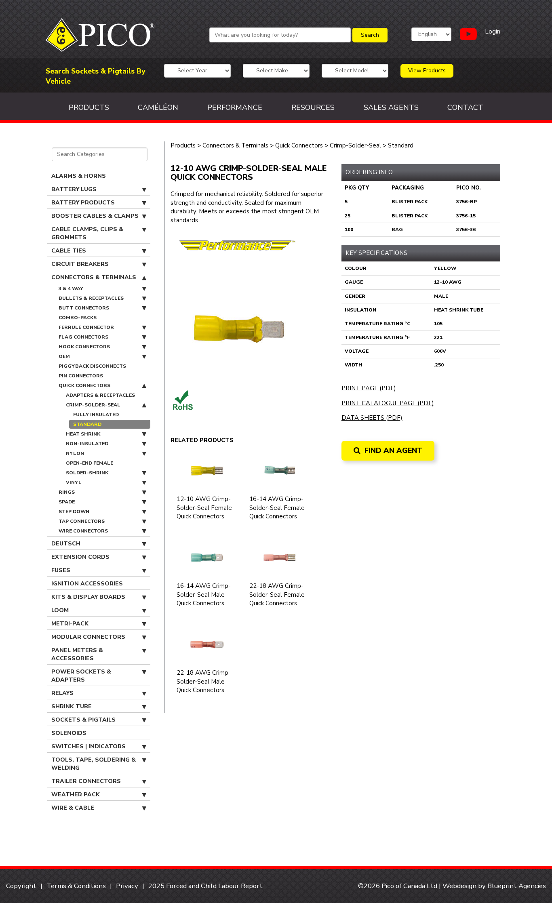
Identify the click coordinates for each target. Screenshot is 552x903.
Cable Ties (68, 251)
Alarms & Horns (78, 176)
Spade (67, 502)
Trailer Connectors (86, 781)
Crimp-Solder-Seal (93, 405)
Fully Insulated (96, 414)
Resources (313, 107)
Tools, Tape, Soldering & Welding (93, 764)
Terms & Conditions (76, 885)
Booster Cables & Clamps (95, 216)
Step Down (74, 511)
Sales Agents (391, 107)
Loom (60, 610)
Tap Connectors (82, 521)
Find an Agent (392, 450)
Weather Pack (75, 794)
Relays (62, 693)
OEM (64, 356)
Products (89, 107)
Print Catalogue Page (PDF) (387, 403)
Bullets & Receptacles (91, 298)
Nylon (75, 453)
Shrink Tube (71, 706)
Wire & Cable (72, 808)
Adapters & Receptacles (100, 395)
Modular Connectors (88, 637)
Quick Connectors (84, 385)
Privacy (127, 885)
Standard (87, 424)
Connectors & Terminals (93, 277)
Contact (465, 107)
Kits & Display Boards (88, 597)
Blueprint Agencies (516, 885)
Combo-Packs (78, 317)
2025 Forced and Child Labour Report (205, 885)
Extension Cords (80, 557)
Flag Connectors (83, 337)
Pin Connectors (81, 376)
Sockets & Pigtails (83, 720)
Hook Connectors (84, 346)
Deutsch (65, 543)
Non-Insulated (87, 443)
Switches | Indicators (88, 746)
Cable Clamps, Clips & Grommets (87, 233)
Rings (67, 492)
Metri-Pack (69, 623)
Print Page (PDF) (368, 388)
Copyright (21, 885)
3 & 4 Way (71, 288)
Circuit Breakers (80, 264)
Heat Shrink (83, 434)
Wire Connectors (83, 531)
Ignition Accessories (87, 583)
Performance (234, 107)
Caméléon (158, 107)
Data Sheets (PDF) (371, 418)
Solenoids (68, 733)
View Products (427, 70)
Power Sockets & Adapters (81, 676)
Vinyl (74, 482)
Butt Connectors (84, 308)
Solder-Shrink (87, 472)
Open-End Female (89, 463)
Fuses (60, 570)
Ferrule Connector (86, 327)
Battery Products (83, 202)
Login (492, 31)
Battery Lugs (74, 189)
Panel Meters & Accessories (77, 654)
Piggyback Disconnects (92, 366)
